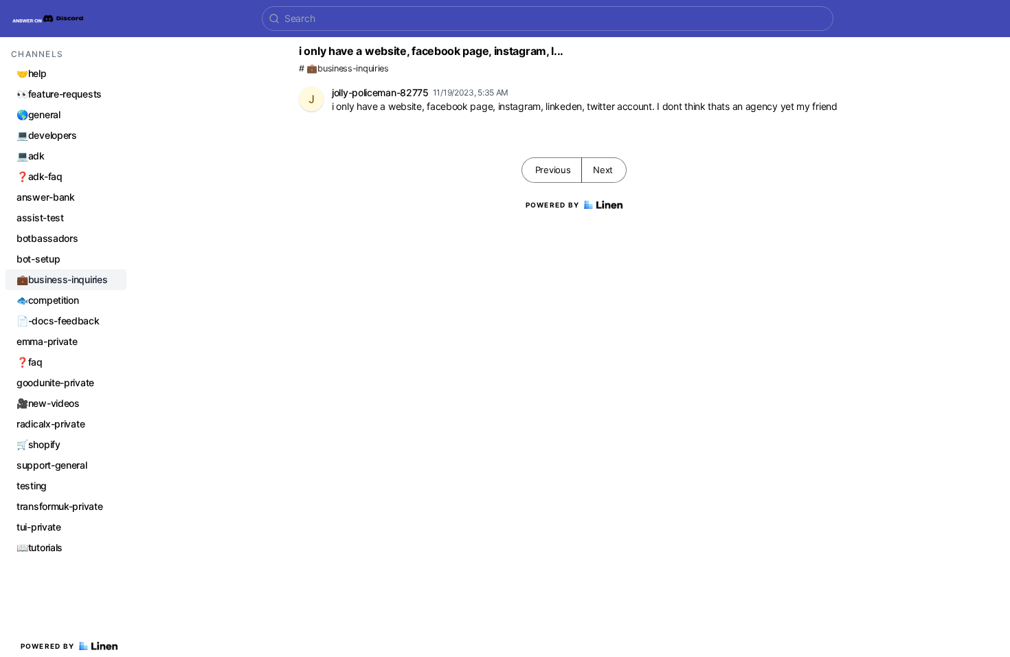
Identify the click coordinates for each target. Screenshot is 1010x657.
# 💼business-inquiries (344, 68)
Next (603, 169)
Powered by (48, 646)
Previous (553, 169)
